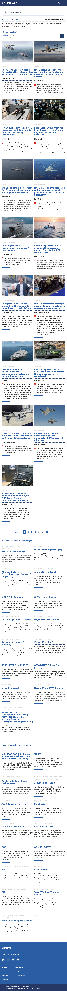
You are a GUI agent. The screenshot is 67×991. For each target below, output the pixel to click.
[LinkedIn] (3, 959)
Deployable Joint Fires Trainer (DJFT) (14, 782)
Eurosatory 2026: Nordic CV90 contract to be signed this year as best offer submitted (49, 372)
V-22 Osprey (41, 869)
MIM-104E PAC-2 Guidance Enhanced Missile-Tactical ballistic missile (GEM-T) (16, 756)
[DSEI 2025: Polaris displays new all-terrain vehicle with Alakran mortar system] (49, 285)
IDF (3, 869)
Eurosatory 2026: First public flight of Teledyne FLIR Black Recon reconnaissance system (15, 497)
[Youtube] (18, 959)
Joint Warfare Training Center (46, 893)
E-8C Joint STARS (43, 826)
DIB (4, 892)
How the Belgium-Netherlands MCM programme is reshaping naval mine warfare (15, 372)
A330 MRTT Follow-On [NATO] (46, 666)
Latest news (6, 972)
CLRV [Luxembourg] (45, 597)
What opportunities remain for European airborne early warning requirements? (17, 190)
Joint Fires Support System (17, 920)
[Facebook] (8, 959)
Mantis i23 (39, 804)
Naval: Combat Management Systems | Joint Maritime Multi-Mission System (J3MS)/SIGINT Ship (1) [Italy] (17, 717)
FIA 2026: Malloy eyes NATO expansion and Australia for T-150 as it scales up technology (17, 131)
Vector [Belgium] (43, 642)
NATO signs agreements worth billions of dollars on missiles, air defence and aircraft (49, 73)
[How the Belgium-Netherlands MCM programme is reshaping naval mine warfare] (17, 351)
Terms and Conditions (12, 987)
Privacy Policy (25, 987)
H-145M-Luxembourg (13, 551)
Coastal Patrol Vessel (13, 826)
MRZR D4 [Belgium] (13, 597)
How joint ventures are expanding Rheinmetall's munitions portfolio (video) (17, 306)
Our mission (18, 972)
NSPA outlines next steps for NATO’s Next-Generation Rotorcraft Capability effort (17, 72)
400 (46, 532)
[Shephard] (9, 3)
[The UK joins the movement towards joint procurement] (17, 227)
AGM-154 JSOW (42, 847)
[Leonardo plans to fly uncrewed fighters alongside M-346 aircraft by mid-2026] (49, 415)
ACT (4, 847)
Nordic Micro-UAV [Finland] (49, 688)
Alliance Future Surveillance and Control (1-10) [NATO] (17, 574)
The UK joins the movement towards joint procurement (15, 247)
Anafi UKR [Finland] (45, 572)
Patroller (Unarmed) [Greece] (13, 643)
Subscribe (5, 975)
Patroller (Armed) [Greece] (16, 619)
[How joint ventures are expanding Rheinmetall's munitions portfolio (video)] (17, 285)
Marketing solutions (21, 975)
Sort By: (6, 36)
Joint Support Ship (44, 783)
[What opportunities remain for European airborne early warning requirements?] (17, 169)
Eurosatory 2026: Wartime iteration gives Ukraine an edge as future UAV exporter (48, 131)
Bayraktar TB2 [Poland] (47, 619)
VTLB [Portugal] (11, 688)
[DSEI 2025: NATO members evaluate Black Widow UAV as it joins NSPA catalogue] (17, 415)
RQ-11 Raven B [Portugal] (48, 549)
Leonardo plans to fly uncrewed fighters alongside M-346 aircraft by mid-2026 (49, 437)
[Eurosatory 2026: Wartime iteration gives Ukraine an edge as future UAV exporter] (49, 109)
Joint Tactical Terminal (14, 804)
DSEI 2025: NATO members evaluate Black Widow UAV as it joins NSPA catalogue (17, 435)
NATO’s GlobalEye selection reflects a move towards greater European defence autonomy (49, 191)
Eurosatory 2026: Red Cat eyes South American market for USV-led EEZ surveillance (48, 249)
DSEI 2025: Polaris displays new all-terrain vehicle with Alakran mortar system (49, 306)
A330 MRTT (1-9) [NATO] (15, 665)
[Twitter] (13, 959)
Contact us (5, 979)
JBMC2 (38, 754)
